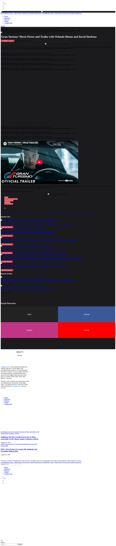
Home (6, 16)
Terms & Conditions (10, 414)
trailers (6, 197)
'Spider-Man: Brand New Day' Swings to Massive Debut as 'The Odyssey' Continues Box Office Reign (38, 241)
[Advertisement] (55, 97)
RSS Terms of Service (10, 415)
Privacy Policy (8, 417)
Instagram (29, 330)
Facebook (86, 314)
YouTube (86, 330)
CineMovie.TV (5, 367)
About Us (7, 420)
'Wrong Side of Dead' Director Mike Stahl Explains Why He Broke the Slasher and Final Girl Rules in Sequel (41, 258)
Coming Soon (8, 23)
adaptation (7, 202)
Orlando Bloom (8, 200)
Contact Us (7, 422)
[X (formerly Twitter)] (5, 208)
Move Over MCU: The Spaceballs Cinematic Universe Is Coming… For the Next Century (34, 267)
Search (3, 464)
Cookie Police (8, 419)
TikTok (29, 314)
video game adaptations (11, 199)
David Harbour (8, 204)
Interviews (7, 18)
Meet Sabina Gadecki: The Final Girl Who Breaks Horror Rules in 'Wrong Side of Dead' (34, 249)
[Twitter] (5, 4)
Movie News (7, 227)
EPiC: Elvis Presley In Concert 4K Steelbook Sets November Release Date (28, 232)
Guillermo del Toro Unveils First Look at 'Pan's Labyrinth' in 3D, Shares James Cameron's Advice (37, 224)
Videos (6, 21)
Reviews (6, 19)
